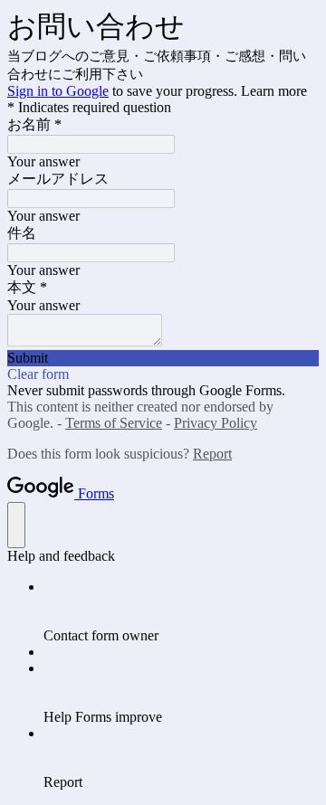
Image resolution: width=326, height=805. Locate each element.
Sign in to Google (58, 91)
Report (212, 453)
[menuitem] (181, 611)
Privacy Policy (215, 423)
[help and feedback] (16, 525)
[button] (163, 358)
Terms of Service (113, 423)
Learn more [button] (274, 91)
